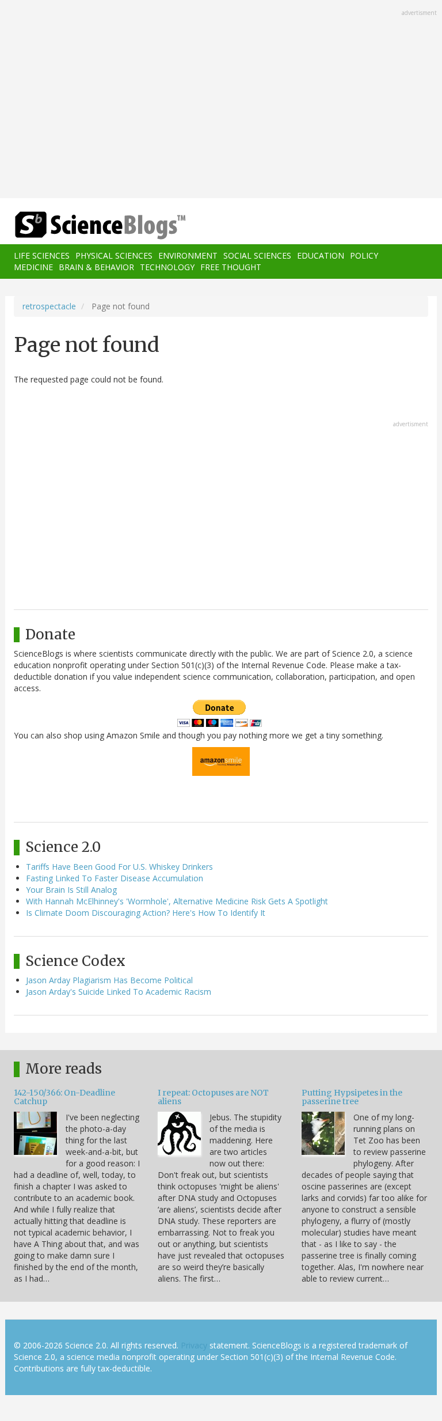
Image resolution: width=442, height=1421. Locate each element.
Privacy (194, 1345)
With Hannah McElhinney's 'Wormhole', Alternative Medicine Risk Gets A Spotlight (177, 901)
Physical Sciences (114, 255)
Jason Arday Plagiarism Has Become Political (109, 980)
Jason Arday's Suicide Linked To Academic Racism (118, 991)
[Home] (83, 225)
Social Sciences (257, 255)
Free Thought (230, 267)
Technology (167, 267)
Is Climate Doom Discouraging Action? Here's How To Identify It (145, 912)
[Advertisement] (221, 100)
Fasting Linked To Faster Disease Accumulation (114, 878)
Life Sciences (42, 255)
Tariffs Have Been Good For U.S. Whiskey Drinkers (119, 866)
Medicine (33, 267)
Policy (364, 255)
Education (320, 255)
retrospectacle (49, 306)
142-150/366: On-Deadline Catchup (64, 1097)
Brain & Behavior (96, 267)
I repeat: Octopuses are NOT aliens (213, 1097)
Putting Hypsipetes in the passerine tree (352, 1097)
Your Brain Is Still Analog (71, 889)
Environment (188, 255)
